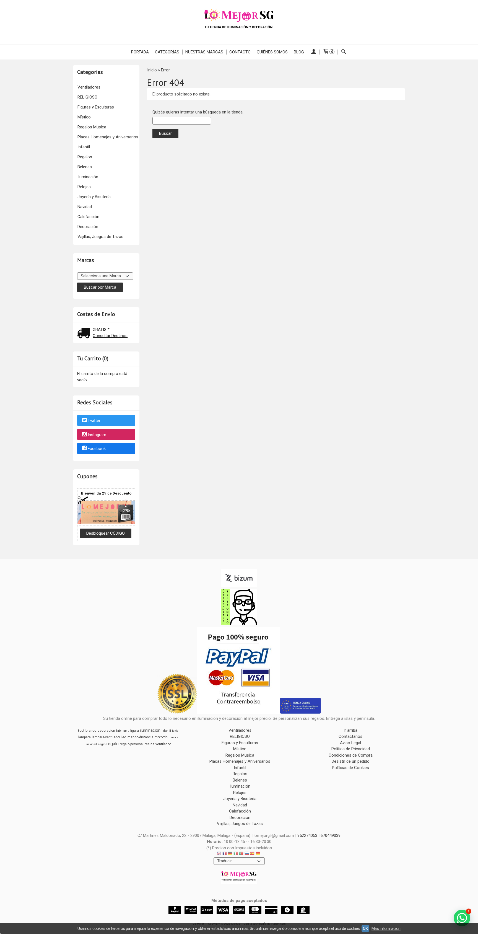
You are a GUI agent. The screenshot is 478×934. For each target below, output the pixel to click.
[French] (224, 854)
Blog (299, 52)
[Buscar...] (343, 52)
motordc (161, 737)
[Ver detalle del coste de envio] (85, 334)
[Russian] (247, 854)
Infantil (83, 146)
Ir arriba (350, 730)
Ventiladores (88, 87)
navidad (91, 744)
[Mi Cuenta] (313, 52)
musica (173, 737)
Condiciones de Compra (351, 755)
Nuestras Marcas (204, 52)
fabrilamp (122, 731)
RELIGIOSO (87, 97)
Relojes (84, 186)
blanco (91, 730)
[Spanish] (252, 854)
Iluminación (87, 176)
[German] (230, 854)
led (123, 737)
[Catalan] (258, 854)
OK (365, 928)
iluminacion (150, 730)
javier (176, 731)
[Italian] (235, 854)
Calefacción (88, 216)
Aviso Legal (350, 742)
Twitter (94, 420)
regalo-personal (132, 744)
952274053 (307, 835)
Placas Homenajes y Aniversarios (107, 136)
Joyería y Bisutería (94, 196)
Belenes (84, 166)
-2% (125, 510)
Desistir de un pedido (351, 761)
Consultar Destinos (110, 335)
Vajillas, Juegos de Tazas (100, 236)
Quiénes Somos (272, 52)
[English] (219, 854)
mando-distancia (141, 737)
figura (134, 731)
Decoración (87, 226)
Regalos (84, 156)
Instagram (97, 434)
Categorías (167, 52)
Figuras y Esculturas (95, 107)
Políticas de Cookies (350, 767)
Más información (386, 928)
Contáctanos (350, 736)
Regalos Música (91, 127)
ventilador (163, 744)
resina (149, 744)
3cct (80, 731)
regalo (112, 743)
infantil (166, 731)
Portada (140, 52)
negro (101, 744)
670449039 (331, 835)
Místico (84, 117)
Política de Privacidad (350, 748)
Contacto (240, 52)
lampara (84, 737)
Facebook (97, 448)
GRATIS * (101, 329)
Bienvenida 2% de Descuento (106, 493)
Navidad (84, 206)
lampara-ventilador (106, 737)
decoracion (106, 731)
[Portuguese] (241, 854)
